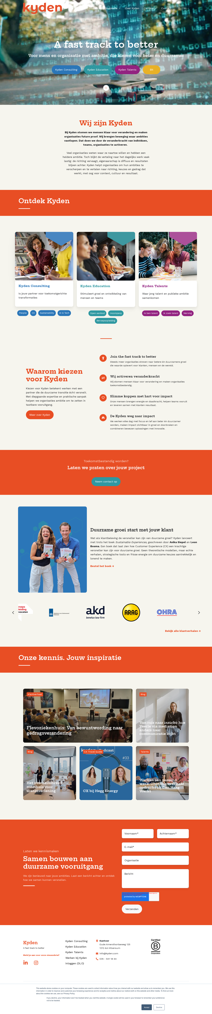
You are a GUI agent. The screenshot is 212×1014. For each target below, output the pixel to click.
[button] (106, 88)
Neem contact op (106, 481)
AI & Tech (64, 313)
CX (33, 313)
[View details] (25, 962)
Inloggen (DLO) (74, 963)
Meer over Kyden (39, 414)
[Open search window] (179, 8)
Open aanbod (97, 313)
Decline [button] (159, 1007)
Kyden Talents (127, 69)
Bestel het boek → (102, 566)
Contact (166, 8)
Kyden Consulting (66, 69)
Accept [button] (146, 1007)
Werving (187, 313)
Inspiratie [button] (111, 8)
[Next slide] (199, 612)
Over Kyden (132, 8)
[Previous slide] (13, 612)
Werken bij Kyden (76, 957)
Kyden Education (97, 69)
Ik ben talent (151, 313)
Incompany (116, 313)
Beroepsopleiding (106, 320)
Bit (151, 69)
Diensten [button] (92, 8)
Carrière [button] (149, 8)
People (23, 313)
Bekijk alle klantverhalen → (183, 630)
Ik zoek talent (170, 313)
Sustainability (47, 313)
